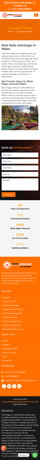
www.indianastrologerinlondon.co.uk (19, 401)
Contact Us (7, 360)
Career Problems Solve (12, 321)
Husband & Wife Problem (13, 309)
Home (5, 340)
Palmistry (6, 297)
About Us (6, 344)
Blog (5, 356)
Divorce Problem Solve (12, 325)
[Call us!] (3, 448)
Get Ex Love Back (10, 301)
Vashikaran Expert (10, 317)
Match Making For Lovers (13, 329)
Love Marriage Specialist (13, 313)
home (10, 31)
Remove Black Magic (11, 305)
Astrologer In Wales (25, 31)
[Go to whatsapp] (35, 455)
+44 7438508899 (21, 9)
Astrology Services (10, 348)
